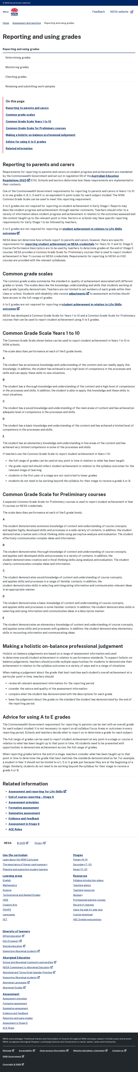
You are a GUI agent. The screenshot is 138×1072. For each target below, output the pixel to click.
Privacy (38, 843)
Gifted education (12, 936)
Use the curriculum (15, 855)
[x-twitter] (52, 841)
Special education (12, 946)
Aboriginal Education (16, 957)
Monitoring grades (17, 67)
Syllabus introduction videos (88, 880)
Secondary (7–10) (82, 864)
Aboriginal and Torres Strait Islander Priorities (27, 972)
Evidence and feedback (24, 818)
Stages (78, 855)
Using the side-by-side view (88, 909)
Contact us (118, 1050)
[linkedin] (55, 841)
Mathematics (10, 885)
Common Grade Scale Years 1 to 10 (28, 121)
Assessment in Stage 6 (24, 824)
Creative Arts (10, 905)
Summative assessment (24, 813)
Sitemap (7, 1050)
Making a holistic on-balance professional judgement (40, 135)
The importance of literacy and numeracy (25, 864)
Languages (9, 914)
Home (6, 23)
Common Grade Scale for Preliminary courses (36, 128)
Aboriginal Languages (15, 982)
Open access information (53, 1050)
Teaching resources (84, 890)
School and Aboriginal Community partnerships (28, 962)
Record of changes (83, 905)
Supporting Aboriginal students (20, 951)
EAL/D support (11, 941)
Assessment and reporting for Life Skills (36, 791)
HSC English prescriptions (87, 919)
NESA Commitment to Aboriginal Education (26, 967)
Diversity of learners (16, 931)
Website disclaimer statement (89, 1050)
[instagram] (62, 841)
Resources (80, 876)
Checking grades (16, 76)
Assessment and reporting (26, 23)
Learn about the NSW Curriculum (20, 859)
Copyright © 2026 (12, 1064)
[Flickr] (65, 841)
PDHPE (7, 909)
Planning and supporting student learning (25, 869)
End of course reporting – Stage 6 (31, 797)
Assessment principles (24, 802)
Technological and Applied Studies (21, 895)
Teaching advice (82, 885)
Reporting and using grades (18, 1018)
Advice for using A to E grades (26, 141)
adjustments (77, 293)
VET (5, 919)
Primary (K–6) (80, 859)
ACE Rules (15, 829)
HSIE (5, 900)
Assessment (11, 994)
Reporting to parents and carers (27, 108)
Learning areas (12, 876)
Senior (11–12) (80, 869)
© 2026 (21, 843)
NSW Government (12, 1056)
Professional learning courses (89, 900)
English (7, 880)
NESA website (119, 11)
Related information (19, 148)
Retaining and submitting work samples (30, 86)
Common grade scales (20, 114)
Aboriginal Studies (13, 987)
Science (7, 890)
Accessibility (25, 1050)
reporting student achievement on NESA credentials (59, 244)
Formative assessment (24, 807)
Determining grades (17, 57)
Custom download (83, 914)
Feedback (98, 11)
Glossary (77, 895)
